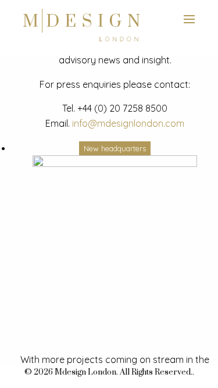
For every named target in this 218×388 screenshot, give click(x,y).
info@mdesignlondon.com (128, 123)
